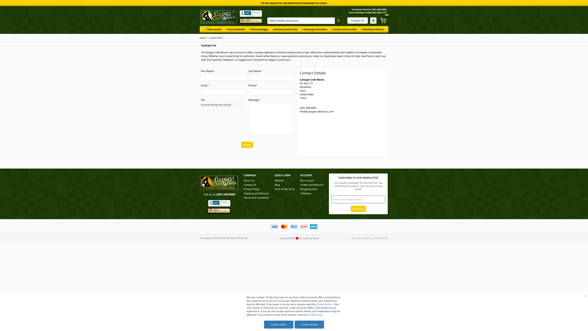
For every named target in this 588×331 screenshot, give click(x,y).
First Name (207, 71)
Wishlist (279, 180)
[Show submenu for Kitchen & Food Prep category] (272, 29)
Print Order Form (285, 189)
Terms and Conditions (256, 197)
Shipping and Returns (256, 193)
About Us (249, 180)
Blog (277, 184)
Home (203, 37)
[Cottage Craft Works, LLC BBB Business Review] (219, 203)
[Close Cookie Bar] (585, 296)
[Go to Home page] (219, 17)
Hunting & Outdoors (315, 29)
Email (204, 85)
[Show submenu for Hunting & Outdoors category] (302, 29)
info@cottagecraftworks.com (317, 111)
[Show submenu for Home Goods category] (206, 29)
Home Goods (214, 29)
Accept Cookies (278, 324)
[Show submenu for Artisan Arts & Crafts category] (331, 29)
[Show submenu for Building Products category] (361, 29)
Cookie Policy (323, 304)
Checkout (305, 193)
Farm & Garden (236, 29)
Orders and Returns (311, 184)
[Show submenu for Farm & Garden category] (226, 29)
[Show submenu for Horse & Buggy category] (250, 29)
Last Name (254, 71)
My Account (307, 180)
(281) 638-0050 (308, 108)
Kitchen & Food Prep (285, 29)
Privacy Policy (251, 189)
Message (253, 100)
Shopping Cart (308, 189)
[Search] (338, 20)
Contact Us (357, 20)
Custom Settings (309, 324)
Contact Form (215, 37)
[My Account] (373, 20)
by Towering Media (309, 238)
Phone (252, 85)
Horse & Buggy (259, 29)
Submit (247, 144)
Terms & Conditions (362, 238)
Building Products (373, 29)
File (203, 100)
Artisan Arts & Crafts (345, 29)
